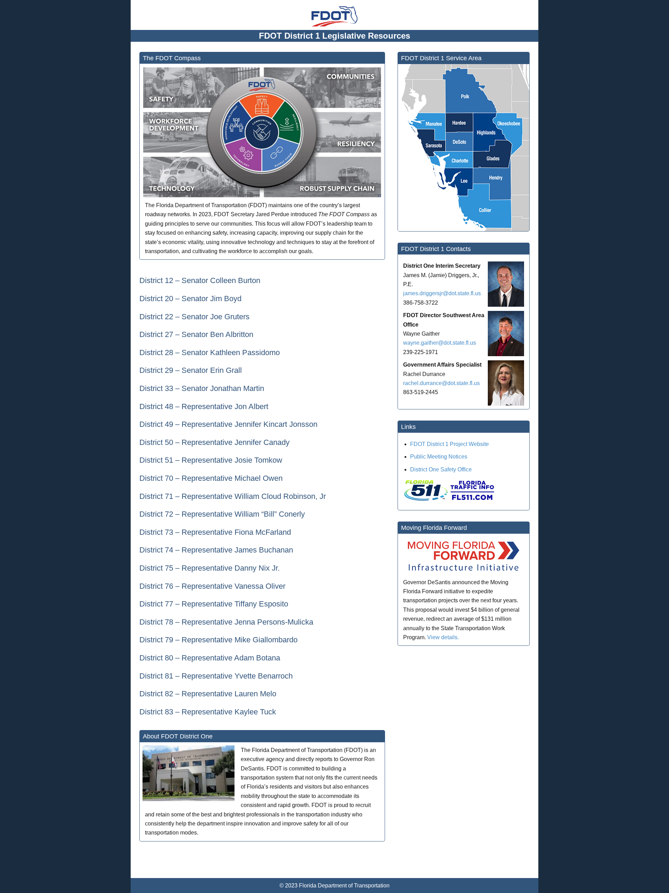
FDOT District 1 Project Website (449, 444)
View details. (443, 637)
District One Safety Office (441, 469)
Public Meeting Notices (438, 457)
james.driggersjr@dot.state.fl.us (442, 293)
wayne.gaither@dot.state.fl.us (439, 343)
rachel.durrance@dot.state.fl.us (441, 383)
